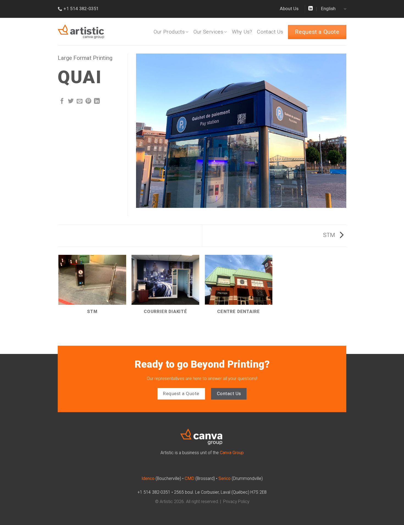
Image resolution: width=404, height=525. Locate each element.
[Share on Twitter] (71, 101)
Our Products (169, 32)
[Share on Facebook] (62, 101)
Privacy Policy (236, 501)
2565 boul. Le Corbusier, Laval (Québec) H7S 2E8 (220, 492)
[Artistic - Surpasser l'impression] (94, 31)
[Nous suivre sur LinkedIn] (310, 8)
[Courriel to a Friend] (79, 101)
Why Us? (242, 32)
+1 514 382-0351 (153, 492)
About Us (289, 8)
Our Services (208, 32)
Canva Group (232, 452)
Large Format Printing (85, 58)
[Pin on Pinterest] (88, 101)
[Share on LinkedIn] (97, 101)
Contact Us (270, 32)
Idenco (148, 478)
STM (329, 235)
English (328, 8)
